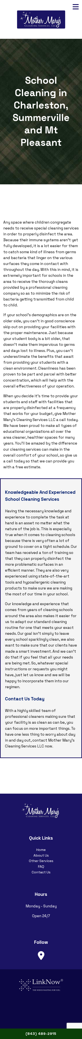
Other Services (41, 861)
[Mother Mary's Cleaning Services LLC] (41, 19)
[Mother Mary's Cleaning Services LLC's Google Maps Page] (41, 955)
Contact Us (41, 872)
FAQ (41, 866)
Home (41, 849)
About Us (41, 855)
